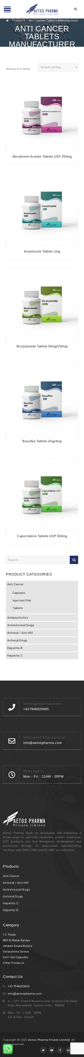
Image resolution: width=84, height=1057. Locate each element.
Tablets (18, 608)
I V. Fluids (9, 934)
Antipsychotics (17, 617)
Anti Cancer (15, 584)
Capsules (19, 593)
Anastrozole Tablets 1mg (42, 251)
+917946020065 (19, 986)
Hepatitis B (15, 648)
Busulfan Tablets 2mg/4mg (42, 441)
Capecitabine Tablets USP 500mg (42, 536)
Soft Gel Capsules (15, 957)
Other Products (13, 963)
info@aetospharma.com (25, 993)
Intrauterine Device (16, 951)
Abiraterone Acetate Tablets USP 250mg (42, 156)
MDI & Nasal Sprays (16, 940)
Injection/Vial (22, 600)
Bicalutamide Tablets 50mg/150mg (42, 346)
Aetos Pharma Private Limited (49, 1040)
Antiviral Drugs (17, 640)
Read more (42, 148)
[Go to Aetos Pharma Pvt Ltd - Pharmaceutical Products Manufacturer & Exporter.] (7, 20)
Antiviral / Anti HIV (20, 633)
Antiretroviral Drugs (20, 625)
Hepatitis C (15, 655)
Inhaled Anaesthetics (17, 946)
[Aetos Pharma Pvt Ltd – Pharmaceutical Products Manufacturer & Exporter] (42, 9)
